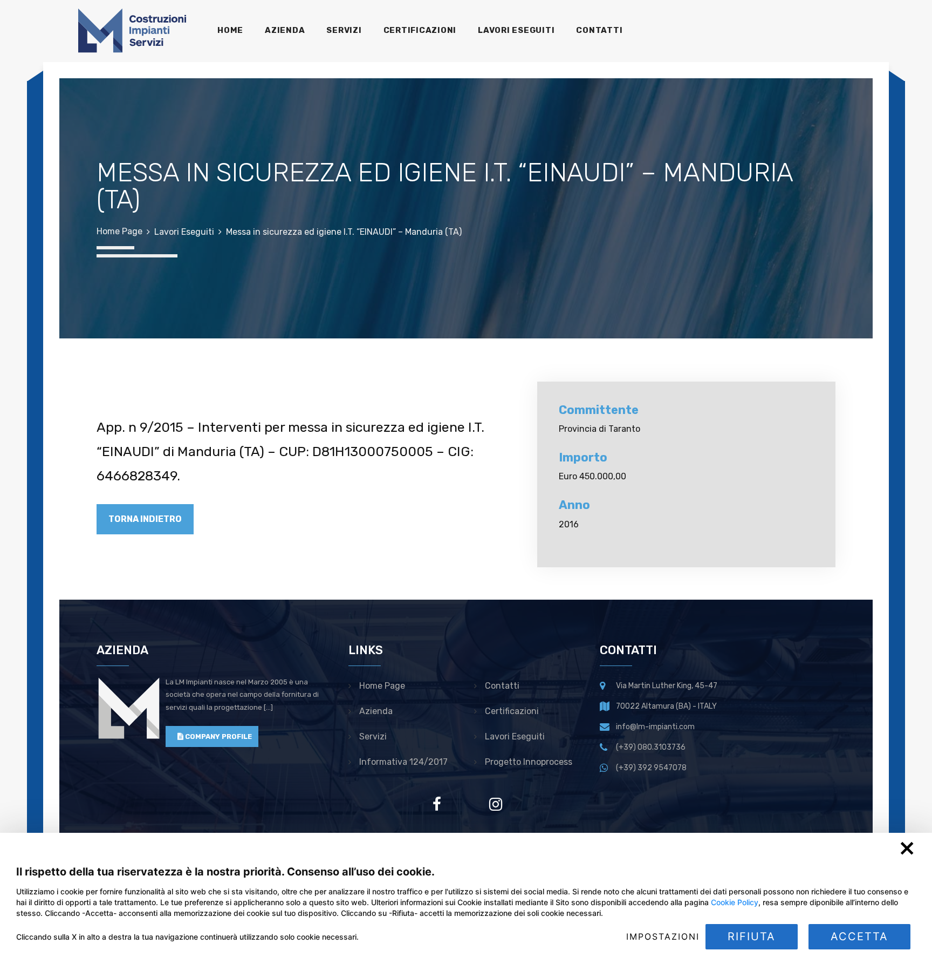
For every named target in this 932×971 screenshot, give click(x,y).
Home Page (119, 231)
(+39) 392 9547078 (651, 767)
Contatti (502, 686)
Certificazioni (512, 711)
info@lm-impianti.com (655, 726)
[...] (268, 707)
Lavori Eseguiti (184, 232)
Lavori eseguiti (515, 736)
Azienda (376, 711)
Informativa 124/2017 (403, 762)
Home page (382, 686)
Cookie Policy (734, 902)
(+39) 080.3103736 (651, 747)
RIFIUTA (752, 936)
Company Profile (217, 736)
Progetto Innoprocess (528, 762)
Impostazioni (663, 936)
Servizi (373, 736)
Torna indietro (145, 519)
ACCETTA (859, 936)
